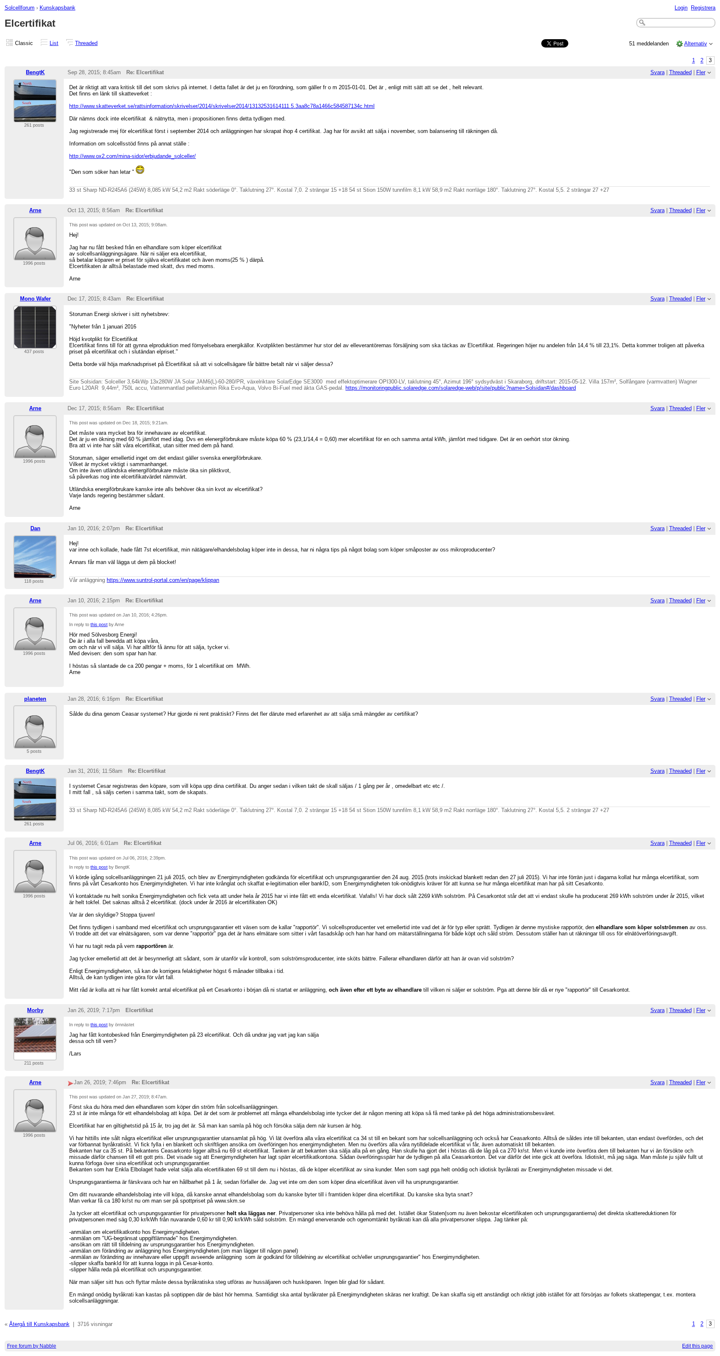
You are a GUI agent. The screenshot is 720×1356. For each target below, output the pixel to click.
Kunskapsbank (57, 8)
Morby (35, 1010)
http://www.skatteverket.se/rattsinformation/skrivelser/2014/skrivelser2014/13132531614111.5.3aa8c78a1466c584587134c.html (222, 106)
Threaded (86, 43)
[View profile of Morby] (35, 1055)
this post (99, 624)
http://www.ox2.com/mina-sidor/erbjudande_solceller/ (132, 156)
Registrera (703, 8)
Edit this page (697, 1346)
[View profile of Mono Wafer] (35, 344)
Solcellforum (20, 8)
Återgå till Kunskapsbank (39, 1324)
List (54, 43)
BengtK (35, 72)
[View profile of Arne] (35, 255)
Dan (35, 528)
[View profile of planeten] (35, 743)
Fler (700, 72)
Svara (657, 72)
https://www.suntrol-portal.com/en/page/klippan (163, 580)
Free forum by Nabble (31, 1346)
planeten (35, 699)
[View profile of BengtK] (35, 117)
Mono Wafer (35, 299)
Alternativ (695, 43)
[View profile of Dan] (35, 573)
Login (681, 8)
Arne (35, 210)
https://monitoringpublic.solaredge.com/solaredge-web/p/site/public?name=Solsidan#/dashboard (460, 388)
